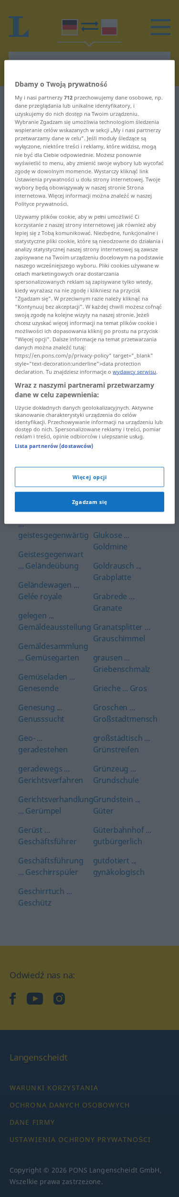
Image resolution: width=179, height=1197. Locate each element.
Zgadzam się (89, 501)
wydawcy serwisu (134, 371)
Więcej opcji (90, 476)
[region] (89, 292)
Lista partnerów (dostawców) (54, 445)
